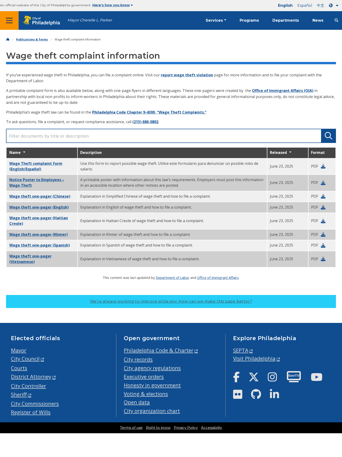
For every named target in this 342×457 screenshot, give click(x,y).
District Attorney (31, 376)
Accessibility (211, 428)
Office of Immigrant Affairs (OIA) (282, 90)
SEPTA (240, 350)
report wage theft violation (187, 75)
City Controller (28, 385)
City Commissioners (35, 403)
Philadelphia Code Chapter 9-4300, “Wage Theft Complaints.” (149, 112)
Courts (19, 368)
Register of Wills (30, 412)
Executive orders (144, 376)
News (317, 20)
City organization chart (152, 410)
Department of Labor (172, 277)
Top (331, 431)
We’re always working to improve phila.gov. (171, 301)
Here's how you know (111, 5)
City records (138, 359)
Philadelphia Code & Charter (158, 350)
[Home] (7, 39)
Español (304, 5)
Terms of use (131, 428)
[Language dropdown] (334, 5)
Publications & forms (32, 39)
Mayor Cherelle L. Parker (89, 20)
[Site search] (336, 20)
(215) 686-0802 (145, 121)
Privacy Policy (186, 428)
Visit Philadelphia (254, 358)
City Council (25, 358)
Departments (285, 20)
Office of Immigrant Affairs (218, 277)
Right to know (158, 428)
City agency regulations (152, 368)
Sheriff (19, 394)
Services (214, 20)
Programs (249, 20)
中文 (320, 5)
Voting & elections (146, 393)
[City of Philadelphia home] (43, 21)
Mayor (18, 350)
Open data (137, 402)
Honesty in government (152, 385)
